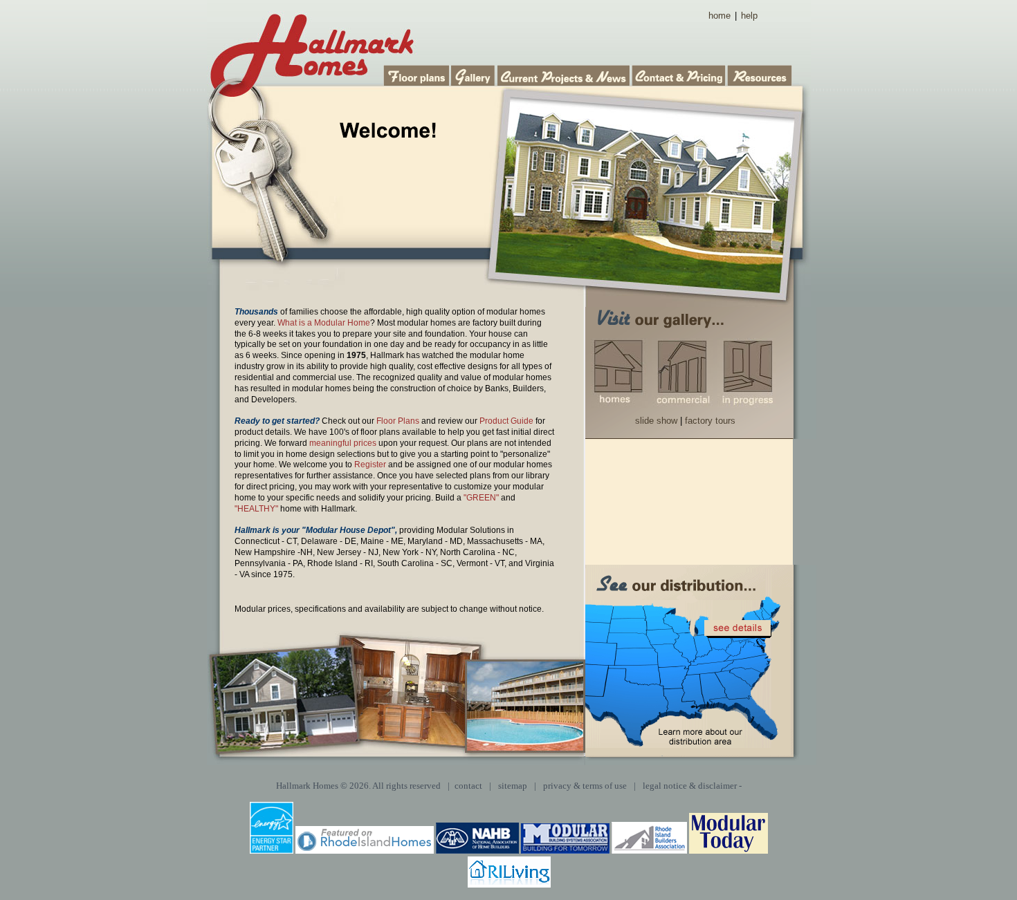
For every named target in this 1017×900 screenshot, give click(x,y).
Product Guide (506, 421)
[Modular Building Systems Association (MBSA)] (565, 851)
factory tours (710, 420)
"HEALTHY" (256, 509)
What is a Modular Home (323, 323)
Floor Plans (417, 74)
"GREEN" (481, 498)
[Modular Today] (728, 851)
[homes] (619, 373)
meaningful (330, 443)
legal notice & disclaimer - (692, 786)
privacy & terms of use (585, 786)
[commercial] (682, 373)
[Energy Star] (271, 851)
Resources (760, 74)
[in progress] (746, 373)
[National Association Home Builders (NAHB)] (477, 851)
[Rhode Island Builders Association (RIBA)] (649, 851)
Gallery (474, 74)
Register (370, 464)
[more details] (737, 629)
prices (365, 443)
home (719, 15)
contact (468, 786)
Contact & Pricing (679, 74)
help (749, 15)
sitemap (512, 786)
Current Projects (564, 74)
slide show (656, 420)
